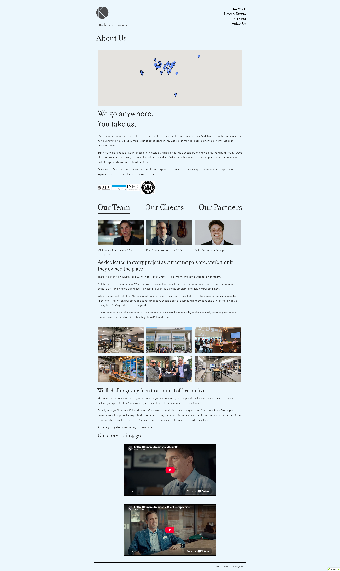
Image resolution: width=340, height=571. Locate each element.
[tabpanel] (170, 355)
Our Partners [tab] (220, 208)
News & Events (235, 14)
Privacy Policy (238, 567)
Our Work (238, 9)
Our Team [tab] (114, 208)
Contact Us (238, 23)
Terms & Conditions (222, 567)
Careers (240, 19)
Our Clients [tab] (164, 208)
